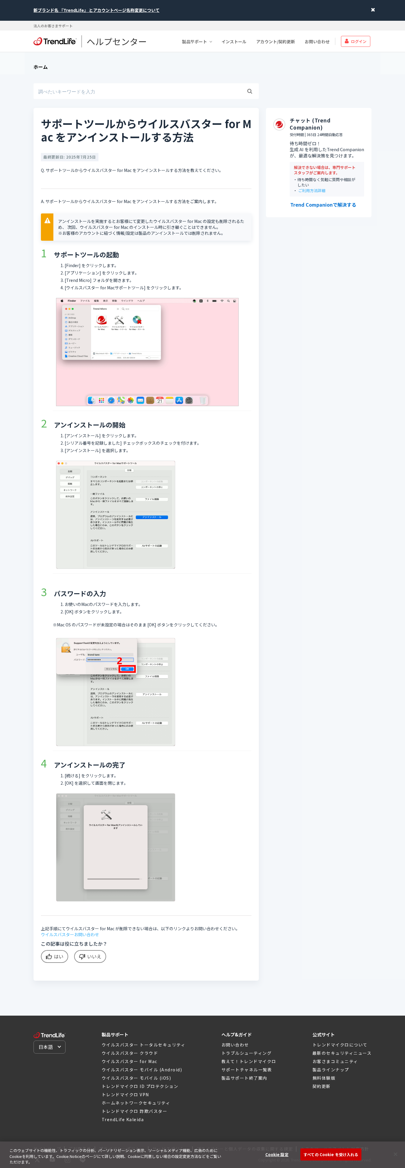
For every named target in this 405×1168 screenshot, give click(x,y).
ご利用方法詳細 (311, 191)
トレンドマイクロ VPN (125, 1094)
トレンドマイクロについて (340, 1045)
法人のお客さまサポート (53, 25)
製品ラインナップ (330, 1070)
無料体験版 (324, 1078)
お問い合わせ (317, 41)
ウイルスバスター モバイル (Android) (142, 1070)
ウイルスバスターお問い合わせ (70, 934)
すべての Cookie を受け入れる (331, 1154)
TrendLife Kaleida (123, 1119)
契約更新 (321, 1086)
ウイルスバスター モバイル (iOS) (136, 1078)
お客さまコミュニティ (335, 1061)
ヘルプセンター (117, 41)
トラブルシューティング (246, 1053)
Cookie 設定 (276, 1154)
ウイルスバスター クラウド (130, 1053)
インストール (233, 41)
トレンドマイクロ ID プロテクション (140, 1086)
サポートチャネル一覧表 (246, 1070)
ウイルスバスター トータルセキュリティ (144, 1045)
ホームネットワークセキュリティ (136, 1103)
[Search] (250, 91)
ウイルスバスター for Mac (129, 1061)
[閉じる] (395, 1154)
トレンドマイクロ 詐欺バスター (135, 1111)
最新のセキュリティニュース (342, 1053)
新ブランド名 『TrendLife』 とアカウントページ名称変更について (97, 10)
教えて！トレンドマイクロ (248, 1061)
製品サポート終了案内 (244, 1078)
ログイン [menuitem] (358, 41)
